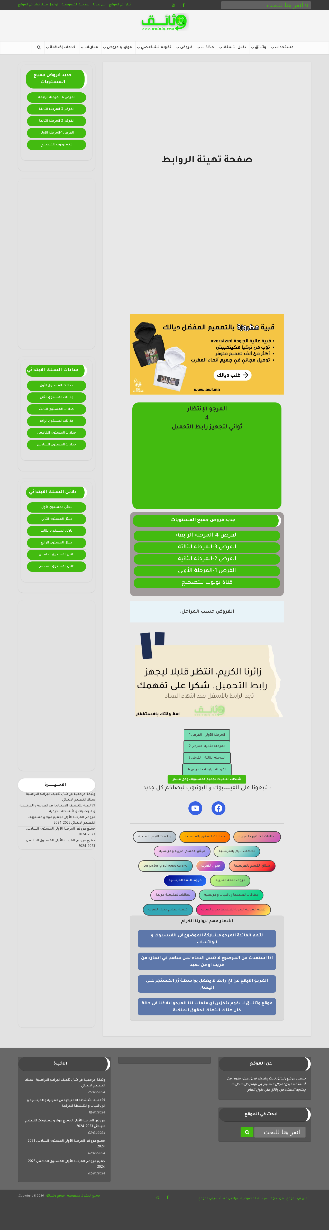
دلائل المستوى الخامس (57, 555)
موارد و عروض (119, 48)
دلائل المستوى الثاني (56, 519)
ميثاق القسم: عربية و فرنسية (182, 851)
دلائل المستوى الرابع (56, 543)
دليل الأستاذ (234, 48)
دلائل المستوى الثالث (56, 531)
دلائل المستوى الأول (56, 507)
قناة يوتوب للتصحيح (56, 145)
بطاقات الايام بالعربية (154, 837)
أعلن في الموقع (120, 5)
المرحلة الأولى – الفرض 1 (207, 735)
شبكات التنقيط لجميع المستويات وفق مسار (207, 779)
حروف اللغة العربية (230, 880)
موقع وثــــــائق (55, 1196)
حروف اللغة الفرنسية (185, 880)
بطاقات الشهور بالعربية (257, 837)
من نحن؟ (99, 5)
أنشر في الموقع (29, 5)
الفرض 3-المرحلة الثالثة (56, 109)
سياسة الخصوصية (75, 5)
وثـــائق (260, 48)
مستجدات (284, 48)
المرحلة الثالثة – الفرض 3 (206, 758)
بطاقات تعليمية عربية (173, 895)
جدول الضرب (210, 866)
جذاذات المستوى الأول (56, 386)
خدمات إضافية (63, 48)
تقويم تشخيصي (156, 48)
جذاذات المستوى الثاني (57, 397)
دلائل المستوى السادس (57, 566)
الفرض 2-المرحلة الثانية (56, 121)
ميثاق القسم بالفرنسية (252, 866)
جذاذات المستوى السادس (56, 445)
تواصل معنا (49, 5)
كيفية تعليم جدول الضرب (168, 910)
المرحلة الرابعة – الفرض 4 (207, 769)
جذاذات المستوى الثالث (56, 409)
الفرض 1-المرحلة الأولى (57, 133)
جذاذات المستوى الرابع (57, 421)
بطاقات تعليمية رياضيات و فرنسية (231, 895)
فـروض (186, 48)
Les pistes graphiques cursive (166, 866)
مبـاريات (91, 48)
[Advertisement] (56, 264)
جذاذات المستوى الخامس (56, 433)
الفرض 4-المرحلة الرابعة (56, 97)
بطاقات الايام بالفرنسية (237, 851)
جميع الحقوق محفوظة (83, 1196)
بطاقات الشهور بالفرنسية (205, 837)
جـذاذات (207, 48)
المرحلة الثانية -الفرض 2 (207, 746)
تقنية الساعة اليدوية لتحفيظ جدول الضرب (233, 910)
